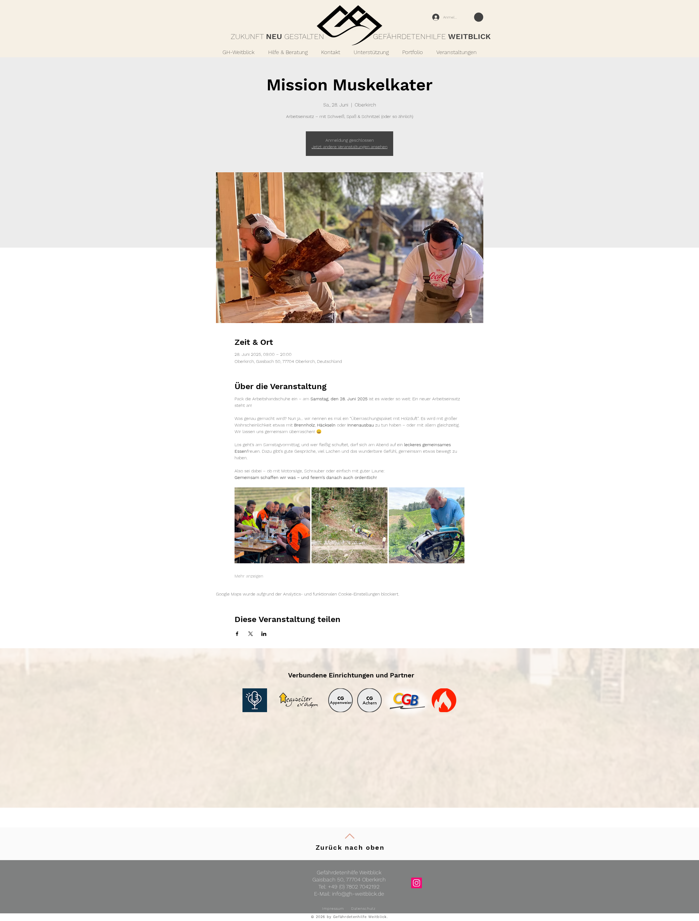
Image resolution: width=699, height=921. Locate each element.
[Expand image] (272, 525)
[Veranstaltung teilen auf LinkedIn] (263, 634)
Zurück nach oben (350, 847)
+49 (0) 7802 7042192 (354, 886)
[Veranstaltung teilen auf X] (250, 634)
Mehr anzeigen (249, 576)
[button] (478, 17)
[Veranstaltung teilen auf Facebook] (237, 634)
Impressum (333, 909)
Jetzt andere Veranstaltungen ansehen (349, 146)
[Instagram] (416, 883)
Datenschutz (363, 909)
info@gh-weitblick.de (358, 893)
